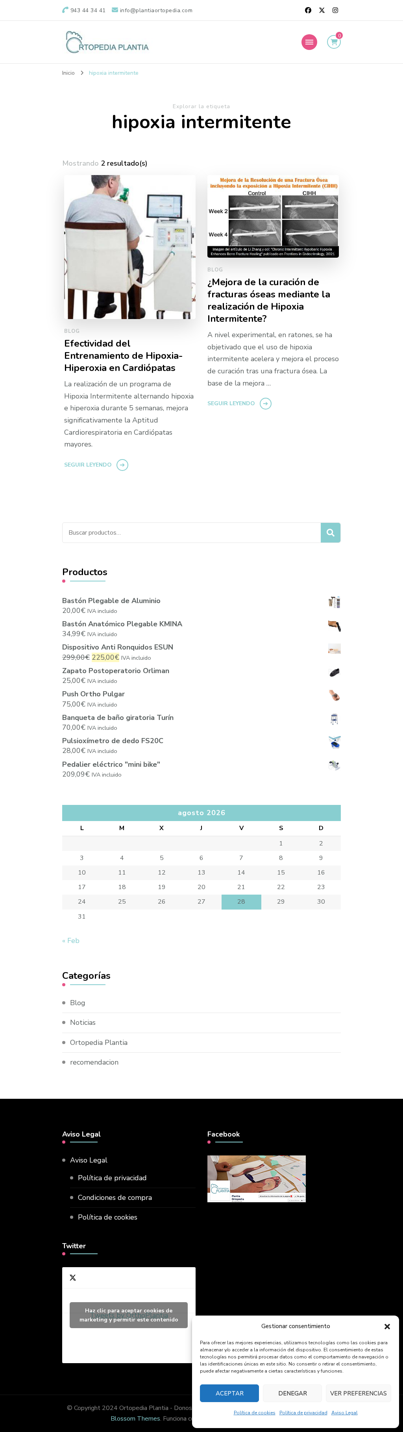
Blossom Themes (135, 1418)
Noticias (83, 1022)
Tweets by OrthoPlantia (128, 1315)
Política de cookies (254, 1413)
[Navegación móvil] (309, 42)
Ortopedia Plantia (99, 1042)
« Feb (70, 940)
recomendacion (94, 1062)
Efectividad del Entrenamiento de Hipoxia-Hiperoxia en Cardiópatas (123, 356)
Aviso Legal (344, 1413)
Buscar (330, 533)
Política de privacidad (303, 1413)
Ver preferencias (358, 1393)
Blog (72, 331)
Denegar (292, 1393)
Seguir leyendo (88, 465)
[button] (387, 1327)
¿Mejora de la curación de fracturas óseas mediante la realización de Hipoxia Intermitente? (268, 300)
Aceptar (230, 1393)
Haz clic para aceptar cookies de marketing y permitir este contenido (128, 1315)
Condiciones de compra (115, 1197)
